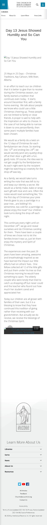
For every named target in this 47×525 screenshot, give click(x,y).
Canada (4, 12)
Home (3, 15)
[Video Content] (23, 331)
